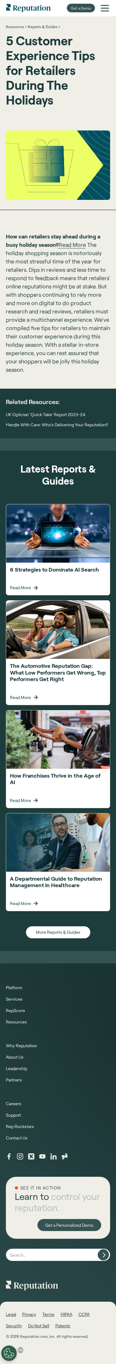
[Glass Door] (65, 1156)
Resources (16, 1021)
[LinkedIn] (53, 1156)
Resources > (16, 26)
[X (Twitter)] (31, 1156)
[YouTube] (42, 1156)
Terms (48, 1314)
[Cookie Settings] (9, 1353)
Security (14, 1325)
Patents (62, 1325)
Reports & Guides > (44, 26)
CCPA (84, 1314)
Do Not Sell (38, 1325)
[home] (28, 8)
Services (14, 999)
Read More (72, 244)
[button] (105, 8)
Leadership (16, 1068)
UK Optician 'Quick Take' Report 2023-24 (45, 414)
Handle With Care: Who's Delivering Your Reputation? (57, 424)
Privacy (29, 1314)
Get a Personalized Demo (69, 1225)
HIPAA (66, 1314)
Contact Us (17, 1137)
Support (13, 1115)
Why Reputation (21, 1045)
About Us (15, 1057)
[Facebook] (9, 1156)
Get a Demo (81, 8)
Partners (14, 1079)
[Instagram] (20, 1156)
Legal (11, 1314)
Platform (14, 987)
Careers (13, 1103)
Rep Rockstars (20, 1126)
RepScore (15, 1010)
